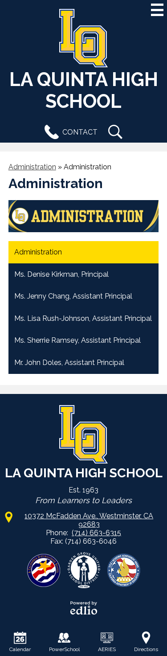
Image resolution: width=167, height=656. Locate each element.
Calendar (20, 649)
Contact (80, 132)
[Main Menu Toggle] (157, 10)
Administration (32, 167)
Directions (146, 649)
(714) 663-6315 (96, 533)
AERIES (107, 649)
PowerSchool (64, 649)
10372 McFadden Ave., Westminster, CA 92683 (88, 520)
